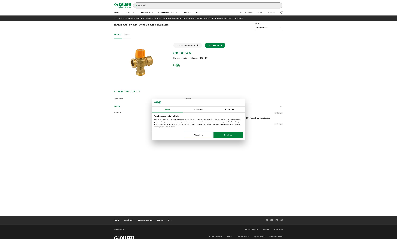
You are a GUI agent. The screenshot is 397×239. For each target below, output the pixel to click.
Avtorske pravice (243, 236)
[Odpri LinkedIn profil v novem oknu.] (276, 220)
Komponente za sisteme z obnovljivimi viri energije (144, 18)
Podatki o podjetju (215, 236)
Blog (198, 12)
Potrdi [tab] (167, 109)
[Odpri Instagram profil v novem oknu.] (281, 220)
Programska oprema (145, 220)
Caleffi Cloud (272, 12)
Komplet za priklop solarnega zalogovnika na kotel (179, 18)
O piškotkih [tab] (229, 109)
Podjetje (160, 220)
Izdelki (116, 12)
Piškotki (229, 236)
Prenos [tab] (126, 34)
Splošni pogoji (259, 236)
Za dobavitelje (119, 229)
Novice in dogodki (246, 12)
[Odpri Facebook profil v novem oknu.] (266, 220)
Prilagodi (197, 135)
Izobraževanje (128, 220)
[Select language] (281, 12)
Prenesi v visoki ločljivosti (186, 45)
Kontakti (260, 12)
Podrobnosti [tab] (198, 109)
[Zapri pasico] (242, 102)
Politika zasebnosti (276, 236)
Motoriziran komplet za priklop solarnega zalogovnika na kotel (217, 18)
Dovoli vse (228, 135)
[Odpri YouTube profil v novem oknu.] (271, 220)
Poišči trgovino (213, 45)
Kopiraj (277, 113)
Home (120, 18)
